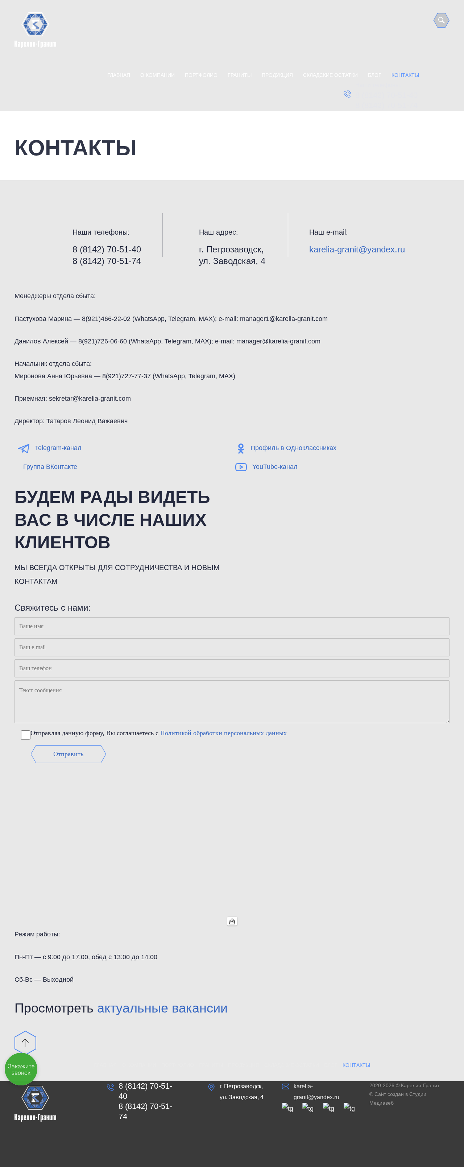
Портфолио (201, 75)
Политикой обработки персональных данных (223, 733)
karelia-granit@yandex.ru (357, 249)
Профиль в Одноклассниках (293, 447)
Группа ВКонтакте (50, 466)
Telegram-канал (58, 447)
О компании (157, 75)
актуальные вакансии (162, 1008)
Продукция (277, 75)
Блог (374, 75)
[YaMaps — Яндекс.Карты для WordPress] (232, 921)
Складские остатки (330, 75)
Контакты (405, 75)
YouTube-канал (275, 466)
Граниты (240, 75)
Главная (118, 75)
